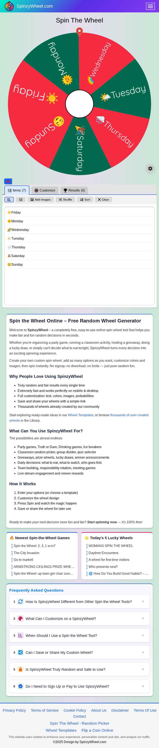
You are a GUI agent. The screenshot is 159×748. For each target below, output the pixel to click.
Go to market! (23, 559)
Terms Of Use (145, 710)
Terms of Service (45, 710)
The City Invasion (26, 553)
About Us (98, 710)
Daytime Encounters (103, 553)
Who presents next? (103, 566)
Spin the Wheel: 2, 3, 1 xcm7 (34, 546)
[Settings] (150, 168)
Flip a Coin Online (97, 730)
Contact (79, 716)
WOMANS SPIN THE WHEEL (111, 546)
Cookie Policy (75, 710)
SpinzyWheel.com (35, 6)
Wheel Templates (80, 415)
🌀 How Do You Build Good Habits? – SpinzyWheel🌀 (119, 573)
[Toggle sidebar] (8, 181)
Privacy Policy (14, 710)
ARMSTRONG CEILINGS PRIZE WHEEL (44, 566)
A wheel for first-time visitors (109, 559)
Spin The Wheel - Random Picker (79, 723)
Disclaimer (120, 710)
